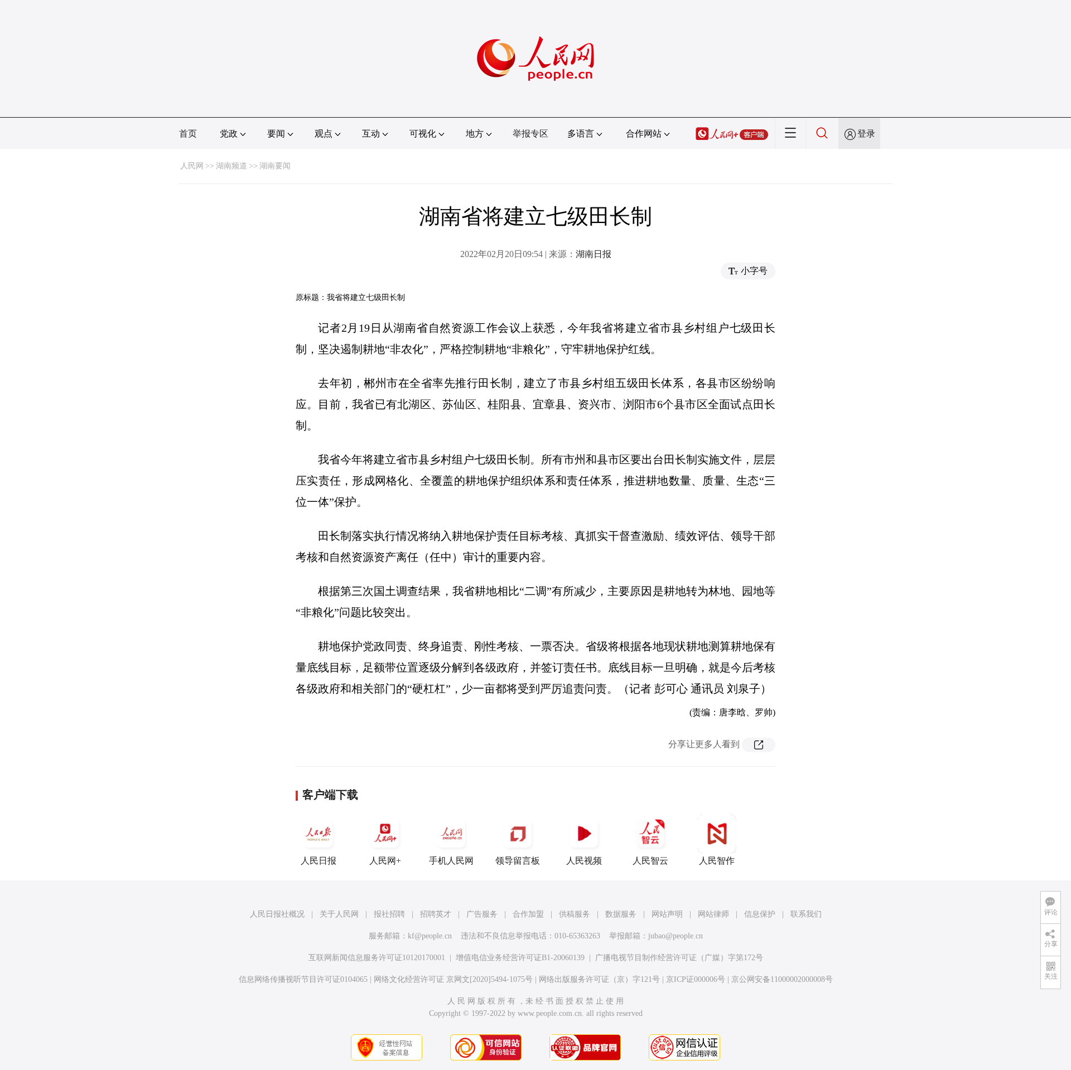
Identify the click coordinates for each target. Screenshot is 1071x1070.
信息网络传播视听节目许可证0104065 (303, 979)
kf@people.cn (430, 936)
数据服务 (620, 914)
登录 (866, 133)
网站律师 (713, 914)
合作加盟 (528, 914)
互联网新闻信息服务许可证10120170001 (376, 957)
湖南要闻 (275, 166)
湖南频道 (231, 166)
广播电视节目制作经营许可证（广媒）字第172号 (679, 957)
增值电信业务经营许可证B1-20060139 (520, 957)
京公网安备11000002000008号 (782, 979)
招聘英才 (435, 914)
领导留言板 (517, 860)
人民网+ (385, 860)
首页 (188, 133)
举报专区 (530, 133)
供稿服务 (574, 914)
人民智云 (650, 860)
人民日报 (318, 860)
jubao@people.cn (675, 936)
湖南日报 (593, 254)
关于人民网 (339, 914)
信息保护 (759, 914)
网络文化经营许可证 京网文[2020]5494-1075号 (453, 979)
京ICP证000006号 (695, 979)
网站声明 (667, 914)
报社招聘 (389, 914)
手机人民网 (451, 860)
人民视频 (584, 860)
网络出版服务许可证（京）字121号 (599, 979)
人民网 (192, 166)
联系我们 (806, 914)
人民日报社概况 (277, 914)
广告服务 (482, 914)
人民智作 (717, 860)
